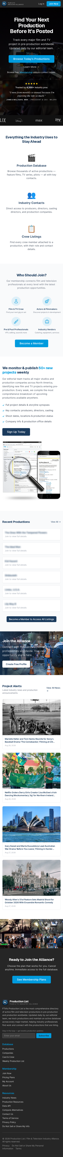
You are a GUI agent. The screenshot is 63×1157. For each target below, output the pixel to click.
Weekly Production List (13, 1061)
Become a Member (32, 343)
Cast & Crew (8, 1057)
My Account (8, 1081)
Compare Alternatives (12, 1110)
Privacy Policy (9, 1122)
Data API (6, 1106)
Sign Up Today (16, 431)
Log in (41, 3)
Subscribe (44, 1035)
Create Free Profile (16, 664)
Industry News (9, 1097)
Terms (18, 1148)
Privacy (6, 1145)
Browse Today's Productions (31, 58)
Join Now (53, 3)
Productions (8, 1049)
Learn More (30, 66)
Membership (26, 72)
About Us (6, 1085)
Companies (7, 1053)
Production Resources (12, 1102)
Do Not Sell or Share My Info (15, 1126)
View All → (56, 522)
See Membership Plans (31, 979)
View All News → (53, 689)
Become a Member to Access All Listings (31, 619)
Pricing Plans (8, 1077)
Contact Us (7, 1114)
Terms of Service (10, 1118)
